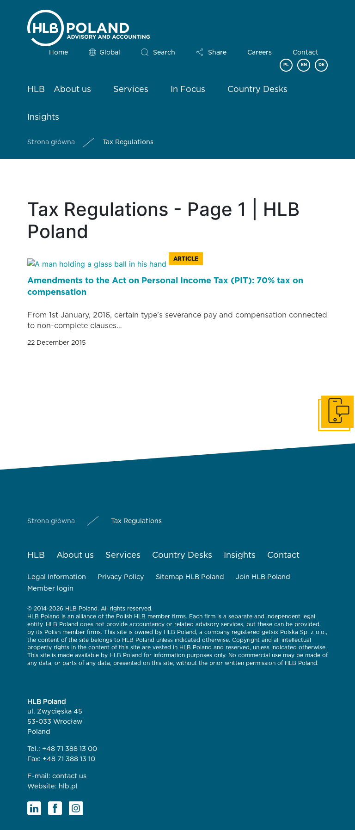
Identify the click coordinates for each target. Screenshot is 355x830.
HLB (36, 89)
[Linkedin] (34, 808)
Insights (43, 117)
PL (286, 65)
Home (58, 52)
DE (321, 65)
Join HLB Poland (263, 577)
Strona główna (51, 142)
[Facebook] (55, 808)
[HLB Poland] (88, 26)
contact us (69, 776)
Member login (50, 588)
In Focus (188, 89)
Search (164, 52)
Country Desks (257, 89)
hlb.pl (68, 786)
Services (130, 89)
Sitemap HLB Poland (190, 577)
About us (72, 89)
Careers (259, 52)
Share (217, 52)
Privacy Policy (121, 577)
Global (109, 52)
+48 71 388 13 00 (69, 748)
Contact (305, 52)
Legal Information (56, 577)
